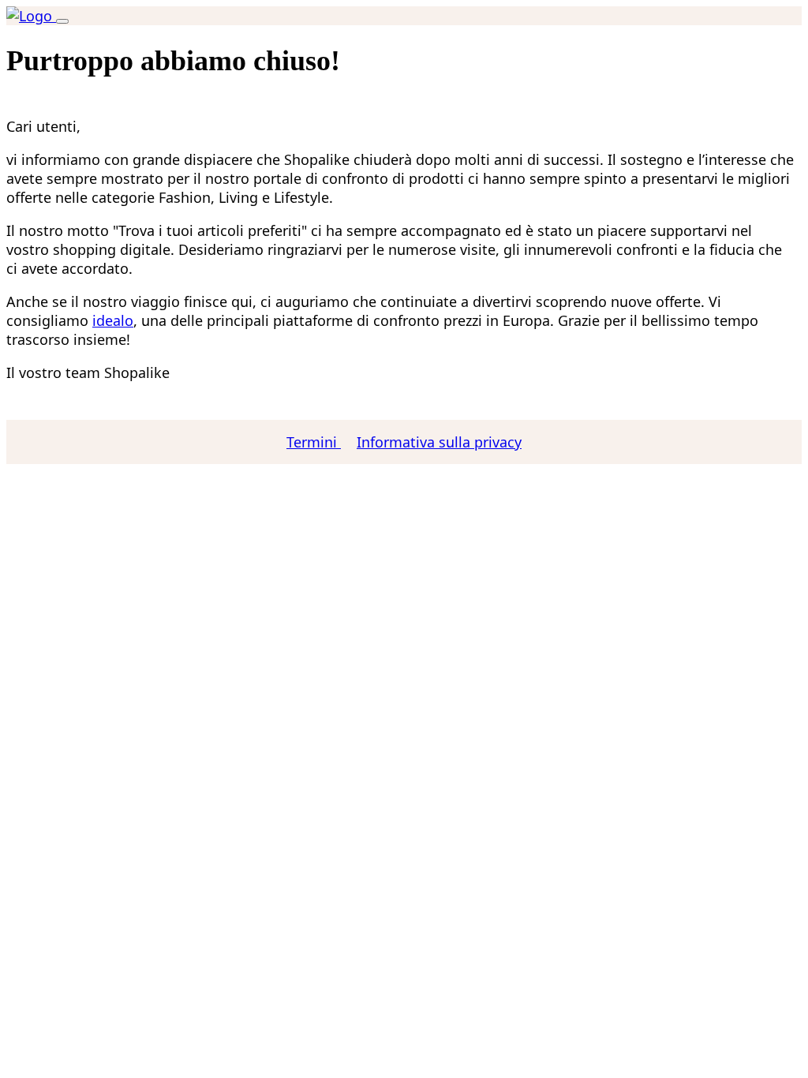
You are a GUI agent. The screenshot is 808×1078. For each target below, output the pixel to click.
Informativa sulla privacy (439, 441)
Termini (313, 441)
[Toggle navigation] (62, 21)
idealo (112, 320)
